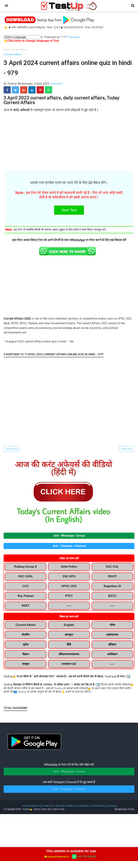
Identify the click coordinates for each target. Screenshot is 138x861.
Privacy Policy (98, 806)
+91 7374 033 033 (86, 856)
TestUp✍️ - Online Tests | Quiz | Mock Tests (44, 809)
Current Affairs (13, 54)
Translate (73, 37)
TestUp (131, 809)
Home (25, 806)
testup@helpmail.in (58, 856)
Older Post (126, 449)
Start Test (69, 210)
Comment (56, 83)
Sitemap (111, 806)
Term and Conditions (66, 806)
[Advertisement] (69, 139)
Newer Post (11, 449)
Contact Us (47, 806)
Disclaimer (83, 806)
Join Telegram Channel (69, 545)
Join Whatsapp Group (69, 535)
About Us (35, 806)
